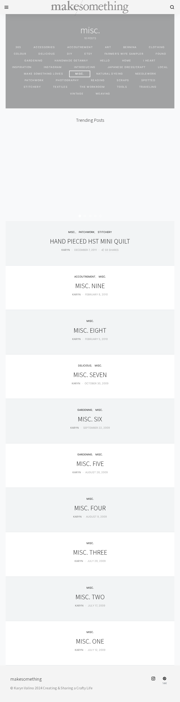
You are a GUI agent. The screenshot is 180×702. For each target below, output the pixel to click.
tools (122, 86)
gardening (33, 60)
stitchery (32, 86)
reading (98, 80)
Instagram (53, 67)
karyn (65, 250)
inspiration (22, 67)
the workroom (92, 86)
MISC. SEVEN (90, 374)
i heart (149, 60)
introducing (84, 67)
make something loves (43, 73)
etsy (88, 53)
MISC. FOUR (90, 508)
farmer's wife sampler (124, 53)
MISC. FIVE (90, 463)
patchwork (34, 80)
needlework (145, 73)
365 (18, 47)
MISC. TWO (90, 597)
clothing (157, 47)
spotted (148, 80)
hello (105, 60)
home (126, 60)
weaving (103, 93)
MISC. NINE (90, 286)
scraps (123, 80)
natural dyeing (109, 73)
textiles (60, 86)
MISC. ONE (90, 641)
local (163, 67)
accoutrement (80, 47)
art (108, 47)
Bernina (130, 47)
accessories (44, 47)
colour (20, 53)
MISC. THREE (90, 552)
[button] (79, 216)
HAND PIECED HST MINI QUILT (90, 241)
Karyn (76, 294)
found (161, 53)
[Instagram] (153, 681)
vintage (76, 93)
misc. (79, 73)
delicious (46, 53)
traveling (147, 86)
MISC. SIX (90, 419)
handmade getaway (71, 60)
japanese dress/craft (127, 67)
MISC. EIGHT (90, 330)
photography (67, 80)
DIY (69, 53)
